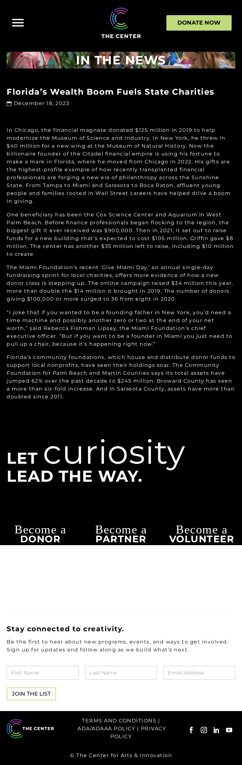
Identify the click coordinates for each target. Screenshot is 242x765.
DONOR (40, 539)
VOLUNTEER (201, 539)
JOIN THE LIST (31, 694)
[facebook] (191, 730)
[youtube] (229, 730)
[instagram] (204, 730)
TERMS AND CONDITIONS (119, 721)
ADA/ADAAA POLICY (106, 729)
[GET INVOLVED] (40, 552)
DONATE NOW (199, 22)
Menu (18, 22)
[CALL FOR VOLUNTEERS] (201, 552)
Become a (40, 529)
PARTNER (121, 539)
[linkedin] (216, 730)
